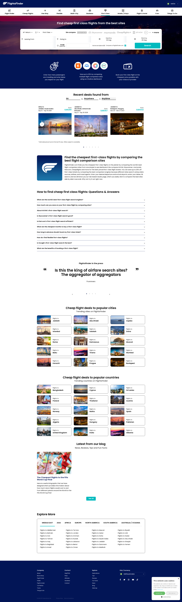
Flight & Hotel (40, 583)
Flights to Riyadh (124, 530)
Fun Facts (95, 581)
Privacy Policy (59, 598)
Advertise (67, 581)
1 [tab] (84, 148)
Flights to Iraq (45, 541)
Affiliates (67, 578)
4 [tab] (93, 148)
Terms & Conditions (69, 598)
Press (66, 576)
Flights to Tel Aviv (72, 530)
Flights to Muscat (98, 530)
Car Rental (40, 586)
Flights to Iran (45, 536)
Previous (42, 124)
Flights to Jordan (72, 533)
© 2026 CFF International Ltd (44, 598)
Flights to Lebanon (73, 541)
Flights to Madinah (98, 547)
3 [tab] (90, 148)
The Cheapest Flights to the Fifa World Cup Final (52, 479)
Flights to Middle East (48, 530)
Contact (67, 583)
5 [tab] (96, 148)
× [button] (178, 578)
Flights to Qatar (98, 533)
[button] (166, 597)
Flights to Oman (72, 547)
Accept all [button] (159, 593)
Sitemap (94, 588)
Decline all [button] (172, 593)
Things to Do (40, 591)
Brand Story (40, 576)
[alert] (166, 588)
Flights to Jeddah (98, 541)
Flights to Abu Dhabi (125, 539)
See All (91, 498)
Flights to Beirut (71, 544)
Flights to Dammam (99, 544)
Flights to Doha (97, 536)
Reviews (94, 578)
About (38, 573)
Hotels (39, 581)
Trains (39, 588)
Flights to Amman (72, 536)
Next (139, 124)
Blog (93, 586)
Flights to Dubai (123, 536)
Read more (160, 589)
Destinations (95, 573)
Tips (93, 576)
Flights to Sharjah (124, 541)
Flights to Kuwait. (72, 539)
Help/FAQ (67, 573)
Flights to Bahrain (46, 533)
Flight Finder (40, 578)
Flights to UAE (123, 533)
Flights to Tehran (46, 539)
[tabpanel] (55, 120)
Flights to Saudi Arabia (100, 539)
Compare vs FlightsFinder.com (115, 46)
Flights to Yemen (124, 544)
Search (147, 45)
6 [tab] (99, 148)
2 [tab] (87, 148)
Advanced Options (98, 45)
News (93, 583)
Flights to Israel (45, 547)
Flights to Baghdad (47, 544)
